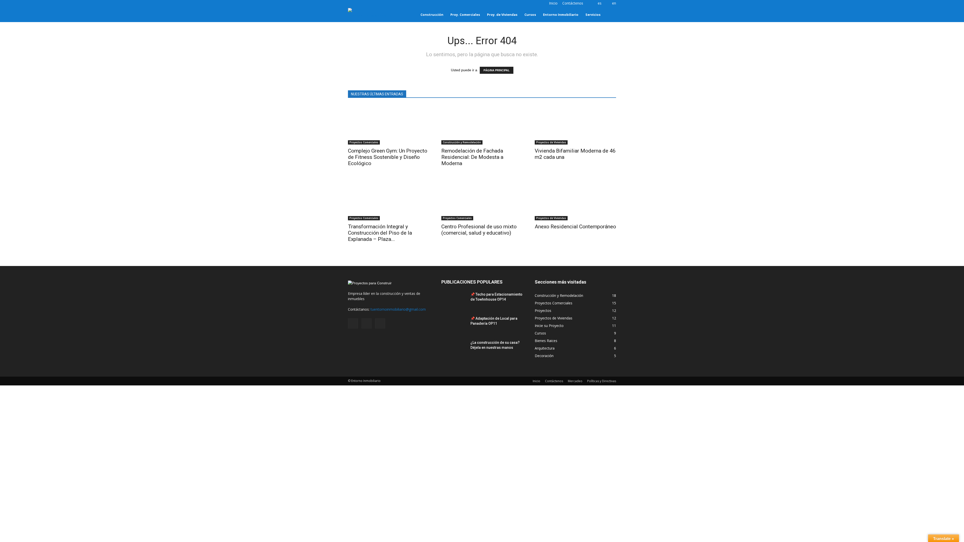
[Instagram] (351, 4)
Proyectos (543, 310)
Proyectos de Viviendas (551, 142)
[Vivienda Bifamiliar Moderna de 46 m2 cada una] (575, 124)
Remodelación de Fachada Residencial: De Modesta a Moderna (472, 157)
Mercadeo (575, 381)
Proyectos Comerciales (363, 142)
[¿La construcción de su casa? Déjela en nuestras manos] (453, 349)
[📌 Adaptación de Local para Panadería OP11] (453, 324)
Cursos (530, 14)
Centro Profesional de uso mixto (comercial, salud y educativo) (479, 230)
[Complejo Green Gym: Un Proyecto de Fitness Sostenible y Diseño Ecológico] (388, 124)
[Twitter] (360, 4)
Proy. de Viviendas (502, 14)
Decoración (544, 355)
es (599, 3)
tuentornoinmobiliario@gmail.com (398, 309)
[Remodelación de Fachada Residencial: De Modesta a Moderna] (482, 124)
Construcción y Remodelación (462, 142)
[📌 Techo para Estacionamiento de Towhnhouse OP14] (453, 300)
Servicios (592, 14)
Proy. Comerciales (465, 14)
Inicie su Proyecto (549, 325)
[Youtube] (368, 4)
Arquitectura (545, 348)
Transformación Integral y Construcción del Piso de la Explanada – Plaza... (380, 233)
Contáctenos (572, 3)
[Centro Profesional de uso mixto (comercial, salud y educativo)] (482, 200)
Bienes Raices (546, 340)
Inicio (553, 3)
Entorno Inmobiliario (560, 14)
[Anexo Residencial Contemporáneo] (575, 200)
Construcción (431, 14)
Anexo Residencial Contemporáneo (575, 227)
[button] (610, 15)
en (614, 3)
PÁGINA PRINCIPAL (497, 70)
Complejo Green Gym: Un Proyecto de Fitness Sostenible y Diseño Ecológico (387, 157)
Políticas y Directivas (601, 381)
